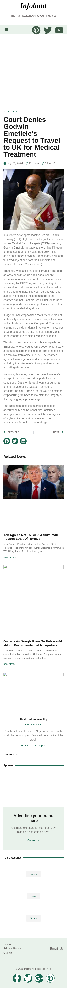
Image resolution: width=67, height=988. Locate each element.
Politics (33, 874)
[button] (6, 29)
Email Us (57, 949)
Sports (33, 918)
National (11, 111)
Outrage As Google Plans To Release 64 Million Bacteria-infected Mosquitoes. (32, 643)
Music (34, 896)
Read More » (9, 557)
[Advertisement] (33, 69)
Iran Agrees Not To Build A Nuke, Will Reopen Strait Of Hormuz (30, 537)
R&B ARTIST (34, 724)
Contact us (33, 840)
